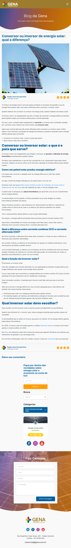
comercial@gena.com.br (35, 542)
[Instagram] (35, 443)
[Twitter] (61, 97)
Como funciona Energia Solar (33, 410)
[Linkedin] (68, 97)
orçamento (51, 339)
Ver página (34, 435)
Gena (10, 4)
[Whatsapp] (64, 97)
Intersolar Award (46, 325)
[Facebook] (58, 97)
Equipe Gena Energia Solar (16, 97)
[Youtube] (42, 443)
